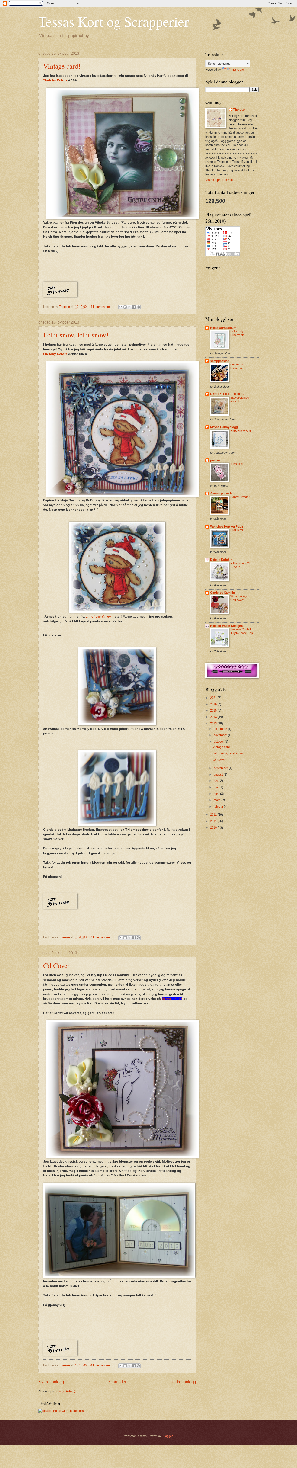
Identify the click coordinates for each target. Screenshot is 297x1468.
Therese (239, 109)
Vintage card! (62, 66)
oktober (219, 741)
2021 (214, 697)
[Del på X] (129, 307)
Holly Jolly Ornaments (237, 333)
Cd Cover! (57, 965)
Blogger (167, 1436)
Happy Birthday (240, 497)
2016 (214, 704)
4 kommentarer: (101, 306)
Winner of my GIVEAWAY (238, 598)
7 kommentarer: (101, 937)
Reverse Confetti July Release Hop (241, 631)
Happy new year (240, 430)
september (221, 768)
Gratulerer (236, 530)
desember (221, 729)
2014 (214, 717)
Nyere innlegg (51, 1382)
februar (219, 806)
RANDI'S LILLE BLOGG (227, 394)
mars (217, 800)
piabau (215, 460)
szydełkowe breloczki (237, 366)
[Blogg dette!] (125, 307)
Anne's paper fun (222, 493)
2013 (214, 723)
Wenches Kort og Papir (226, 526)
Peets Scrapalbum (223, 328)
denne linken (172, 998)
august (219, 774)
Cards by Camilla (222, 592)
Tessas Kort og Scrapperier (113, 21)
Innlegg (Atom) (65, 1391)
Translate (237, 69)
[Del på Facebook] (134, 307)
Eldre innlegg (184, 1382)
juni (216, 780)
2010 (214, 827)
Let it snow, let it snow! (76, 334)
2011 (214, 821)
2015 (214, 710)
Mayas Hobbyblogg (224, 427)
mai (217, 787)
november (221, 735)
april (217, 793)
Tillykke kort (237, 463)
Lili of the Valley (98, 616)
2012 (214, 814)
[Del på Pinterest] (138, 307)
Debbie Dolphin (221, 559)
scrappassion (219, 361)
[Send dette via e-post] (120, 307)
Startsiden (118, 1382)
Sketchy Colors (55, 80)
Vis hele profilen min (219, 180)
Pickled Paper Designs (226, 626)
